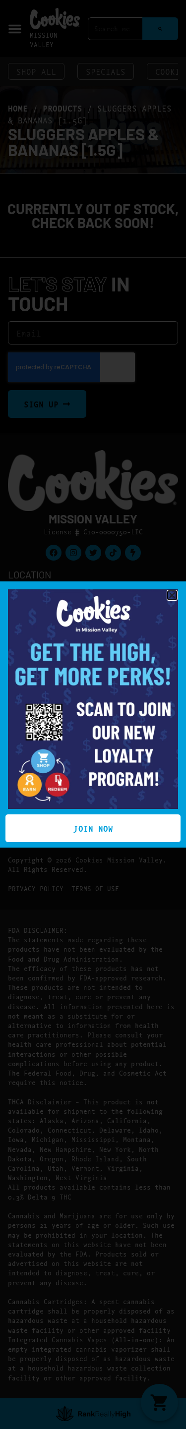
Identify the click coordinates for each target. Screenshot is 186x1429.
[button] (172, 595)
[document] (93, 714)
